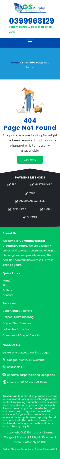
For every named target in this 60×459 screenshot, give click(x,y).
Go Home (30, 160)
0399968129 (31, 21)
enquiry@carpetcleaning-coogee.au (31, 375)
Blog (5, 285)
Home (15, 62)
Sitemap (22, 437)
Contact (8, 295)
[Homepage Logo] (30, 8)
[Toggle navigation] (30, 43)
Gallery (7, 290)
